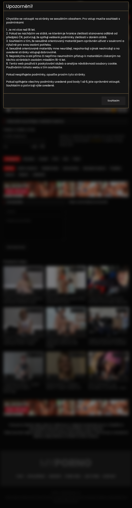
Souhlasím (113, 100)
